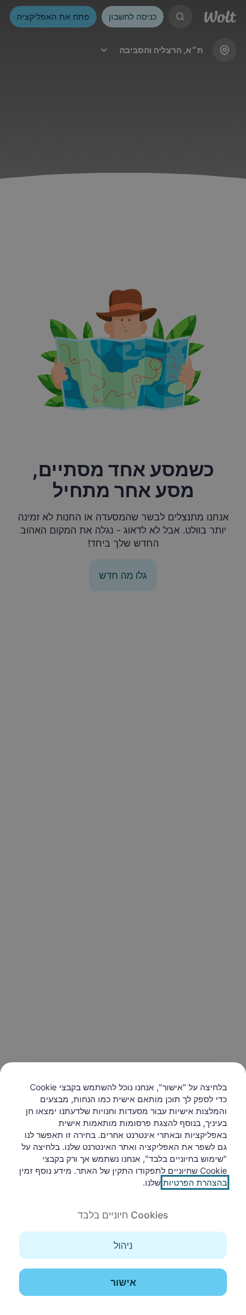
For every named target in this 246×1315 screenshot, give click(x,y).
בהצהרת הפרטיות (195, 1182)
